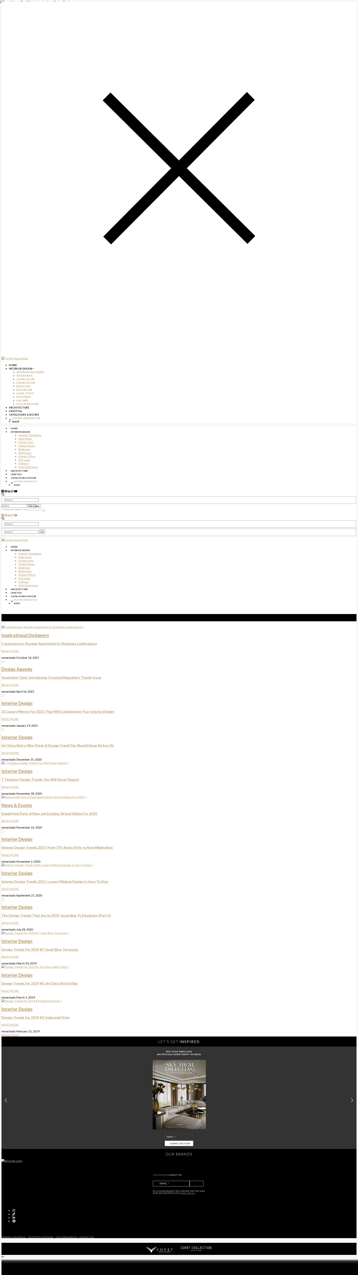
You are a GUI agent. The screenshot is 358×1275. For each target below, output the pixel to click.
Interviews (24, 375)
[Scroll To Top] (2, 1256)
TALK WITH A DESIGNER (40, 1237)
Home (13, 365)
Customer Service (66, 1237)
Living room (25, 379)
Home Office (25, 393)
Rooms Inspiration (26, 418)
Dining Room (25, 382)
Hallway (22, 400)
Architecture (19, 407)
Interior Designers (30, 372)
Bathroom (24, 389)
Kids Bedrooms (27, 404)
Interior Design (20, 368)
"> (49, 639)
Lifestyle (15, 411)
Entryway (23, 396)
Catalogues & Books (24, 414)
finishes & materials (13, 1237)
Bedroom (23, 386)
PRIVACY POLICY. (187, 1193)
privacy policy (34, 509)
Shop (16, 421)
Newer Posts (10, 1034)
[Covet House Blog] (14, 358)
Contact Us (86, 1237)
